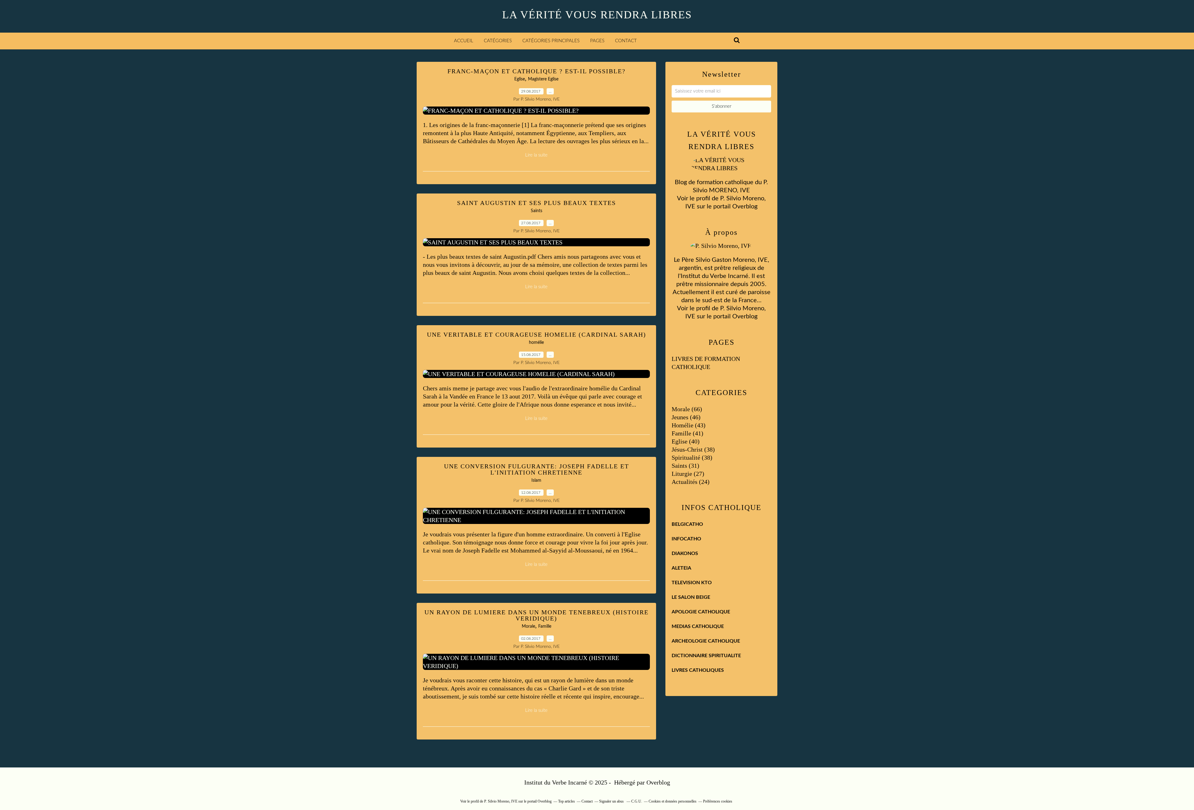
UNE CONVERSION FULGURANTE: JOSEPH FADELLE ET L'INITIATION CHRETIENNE (536, 469)
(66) (687, 409)
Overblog (658, 782)
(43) (689, 425)
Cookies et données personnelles (672, 801)
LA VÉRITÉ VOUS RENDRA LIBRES (597, 15)
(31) (685, 465)
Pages (597, 41)
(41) (687, 433)
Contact (626, 41)
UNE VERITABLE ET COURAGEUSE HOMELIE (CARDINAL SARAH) (536, 334)
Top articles (566, 801)
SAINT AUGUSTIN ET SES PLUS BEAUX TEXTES (536, 202)
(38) (693, 449)
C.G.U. (636, 801)
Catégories (498, 41)
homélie (536, 342)
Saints (536, 211)
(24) (691, 481)
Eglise (519, 79)
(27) (688, 473)
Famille (544, 626)
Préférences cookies (717, 801)
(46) (686, 417)
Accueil (463, 41)
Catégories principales (551, 41)
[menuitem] (463, 41)
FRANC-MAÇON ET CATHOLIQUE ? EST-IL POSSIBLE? (536, 71)
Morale (528, 626)
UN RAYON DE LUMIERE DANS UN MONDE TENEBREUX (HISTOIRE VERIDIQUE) (536, 615)
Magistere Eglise (543, 79)
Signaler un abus (612, 801)
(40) (686, 441)
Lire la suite (536, 155)
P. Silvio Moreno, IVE (500, 801)
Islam (536, 480)
